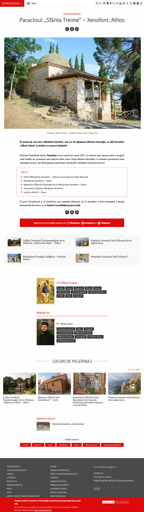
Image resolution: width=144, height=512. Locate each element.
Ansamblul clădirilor (112, 444)
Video (69, 296)
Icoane (97, 288)
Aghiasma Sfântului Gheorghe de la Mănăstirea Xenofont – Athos (55, 184)
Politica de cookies (102, 477)
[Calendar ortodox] (104, 3)
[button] (31, 3)
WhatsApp (75, 222)
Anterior (5, 87)
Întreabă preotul (15, 485)
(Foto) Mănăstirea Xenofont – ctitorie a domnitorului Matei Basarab (56, 176)
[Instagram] (123, 3)
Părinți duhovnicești (60, 470)
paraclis (38, 444)
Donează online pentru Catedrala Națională (113, 481)
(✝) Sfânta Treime (67, 282)
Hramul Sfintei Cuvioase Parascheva (23, 496)
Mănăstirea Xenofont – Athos (38, 180)
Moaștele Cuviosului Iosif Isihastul (109, 256)
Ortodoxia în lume (95, 336)
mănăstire (63, 444)
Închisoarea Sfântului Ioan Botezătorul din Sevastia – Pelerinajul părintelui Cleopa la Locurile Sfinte (88, 401)
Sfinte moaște (63, 292)
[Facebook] (117, 3)
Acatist (60, 288)
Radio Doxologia (57, 496)
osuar (50, 444)
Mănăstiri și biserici (65, 336)
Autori (53, 467)
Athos (76, 444)
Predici (60, 296)
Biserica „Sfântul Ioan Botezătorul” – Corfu (48, 398)
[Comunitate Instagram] (134, 3)
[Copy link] (77, 29)
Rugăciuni (79, 288)
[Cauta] (113, 3)
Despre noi (98, 473)
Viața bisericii (13, 467)
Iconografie (80, 336)
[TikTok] (127, 3)
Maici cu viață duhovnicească (63, 474)
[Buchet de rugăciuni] (111, 3)
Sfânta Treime (91, 444)
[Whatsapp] (72, 29)
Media (9, 489)
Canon (69, 288)
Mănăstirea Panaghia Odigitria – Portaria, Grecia (44, 257)
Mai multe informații (43, 510)
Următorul (138, 87)
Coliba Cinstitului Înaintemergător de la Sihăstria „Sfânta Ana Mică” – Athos (44, 241)
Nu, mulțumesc (122, 502)
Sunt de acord (108, 502)
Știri (9, 492)
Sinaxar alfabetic (58, 481)
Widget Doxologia (58, 492)
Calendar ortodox (58, 489)
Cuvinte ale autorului (66, 329)
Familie (10, 474)
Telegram (105, 222)
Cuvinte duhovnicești (17, 470)
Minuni (88, 288)
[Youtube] (120, 3)
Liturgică (11, 478)
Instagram (89, 222)
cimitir (25, 444)
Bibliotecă (12, 481)
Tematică (54, 478)
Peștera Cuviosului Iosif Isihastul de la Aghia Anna (111, 241)
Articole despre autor (66, 340)
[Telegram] (137, 3)
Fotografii (78, 296)
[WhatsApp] (130, 3)
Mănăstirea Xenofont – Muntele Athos (68, 423)
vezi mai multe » (134, 369)
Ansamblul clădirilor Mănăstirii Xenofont (43, 188)
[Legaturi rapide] (141, 3)
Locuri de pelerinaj (72, 13)
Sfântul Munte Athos (97, 292)
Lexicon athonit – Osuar (35, 192)
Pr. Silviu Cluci (65, 323)
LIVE (99, 3)
